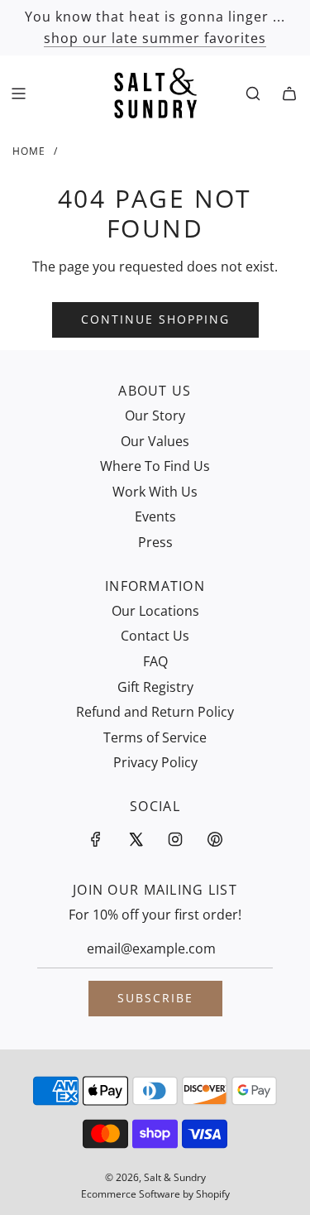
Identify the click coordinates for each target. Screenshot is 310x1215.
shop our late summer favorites (155, 38)
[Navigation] (18, 93)
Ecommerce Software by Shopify (155, 1194)
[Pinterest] (215, 839)
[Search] (253, 93)
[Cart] (289, 93)
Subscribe (155, 998)
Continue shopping (155, 319)
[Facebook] (96, 839)
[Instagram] (175, 839)
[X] (135, 839)
